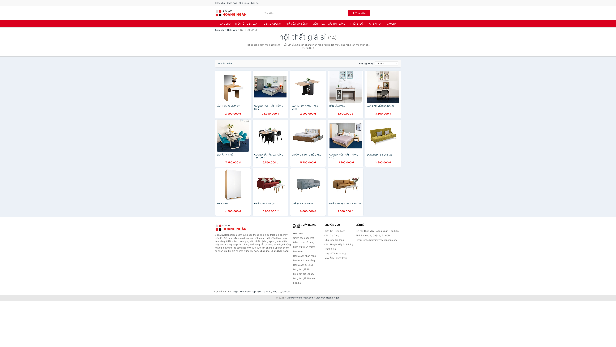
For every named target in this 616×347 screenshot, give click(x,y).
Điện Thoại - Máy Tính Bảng (328, 23)
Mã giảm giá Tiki (301, 269)
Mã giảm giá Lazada (304, 273)
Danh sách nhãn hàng (304, 255)
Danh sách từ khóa (303, 264)
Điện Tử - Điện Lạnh (247, 23)
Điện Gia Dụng (272, 23)
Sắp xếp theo (366, 63)
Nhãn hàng (232, 30)
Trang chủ (220, 3)
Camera (391, 23)
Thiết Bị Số (356, 23)
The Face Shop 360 (250, 291)
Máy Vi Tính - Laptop (335, 253)
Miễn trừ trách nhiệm (304, 246)
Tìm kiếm (360, 13)
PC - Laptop (375, 23)
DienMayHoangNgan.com (300, 297)
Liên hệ (255, 3)
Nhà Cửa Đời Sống (297, 23)
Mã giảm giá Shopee (304, 278)
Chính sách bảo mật (303, 237)
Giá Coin (286, 291)
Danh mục (232, 3)
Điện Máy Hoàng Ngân (327, 297)
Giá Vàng (266, 291)
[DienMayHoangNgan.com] (231, 13)
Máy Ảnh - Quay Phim (336, 258)
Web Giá (277, 291)
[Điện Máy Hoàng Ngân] (231, 228)
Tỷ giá (235, 291)
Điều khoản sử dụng (303, 242)
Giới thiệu (244, 3)
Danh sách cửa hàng (304, 260)
